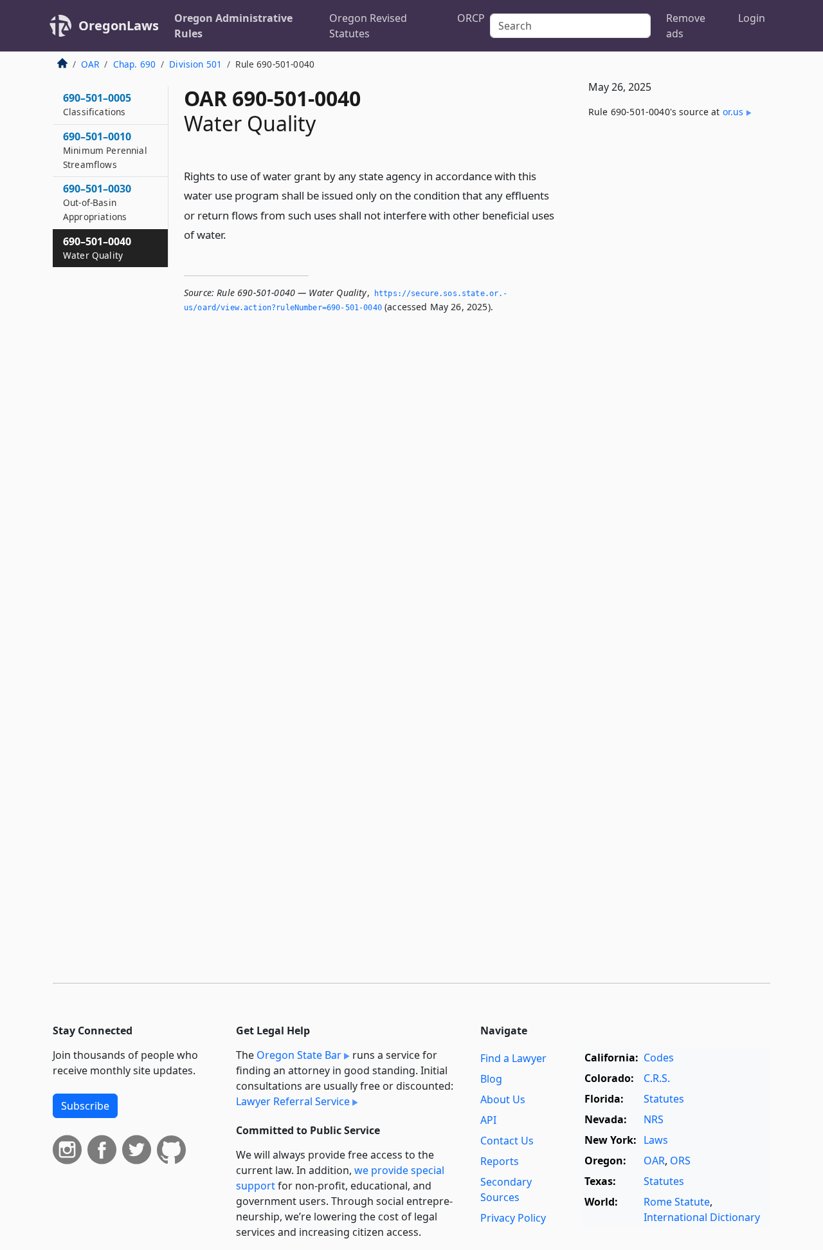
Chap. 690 (134, 64)
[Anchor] (233, 234)
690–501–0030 (97, 202)
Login (751, 18)
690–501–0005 (97, 104)
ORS (680, 1160)
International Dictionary (702, 1217)
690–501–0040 (97, 247)
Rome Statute (677, 1202)
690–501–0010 (105, 150)
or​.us (733, 112)
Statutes (664, 1099)
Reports (499, 1161)
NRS (654, 1119)
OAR (90, 64)
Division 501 (195, 64)
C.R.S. (657, 1078)
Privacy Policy (513, 1218)
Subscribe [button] (85, 1106)
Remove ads (685, 26)
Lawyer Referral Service (293, 1101)
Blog (491, 1079)
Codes (659, 1057)
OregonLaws (118, 25)
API (488, 1120)
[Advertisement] (673, 342)
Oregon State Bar (299, 1055)
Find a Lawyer (513, 1058)
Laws (656, 1140)
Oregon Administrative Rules (233, 26)
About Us (502, 1099)
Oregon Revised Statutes (368, 26)
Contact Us (507, 1140)
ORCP (471, 18)
